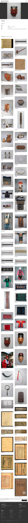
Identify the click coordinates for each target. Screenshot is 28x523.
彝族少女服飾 (3, 231)
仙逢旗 (2, 409)
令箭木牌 (16, 129)
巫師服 (16, 329)
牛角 (1, 380)
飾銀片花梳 (16, 140)
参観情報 (2, 511)
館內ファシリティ (3, 516)
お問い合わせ (11, 517)
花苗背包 (16, 212)
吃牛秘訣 (2, 470)
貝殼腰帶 (16, 176)
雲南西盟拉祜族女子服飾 (18, 228)
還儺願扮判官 (3, 489)
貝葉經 (16, 411)
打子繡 (16, 302)
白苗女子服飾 (16, 193)
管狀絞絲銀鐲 (3, 171)
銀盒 (1, 59)
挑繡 (15, 316)
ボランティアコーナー (3, 520)
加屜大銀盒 (2, 97)
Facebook (20, 511)
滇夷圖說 (2, 48)
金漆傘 (2, 82)
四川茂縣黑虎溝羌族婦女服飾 (5, 288)
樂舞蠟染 (16, 290)
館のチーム (11, 516)
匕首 (15, 94)
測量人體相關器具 (3, 128)
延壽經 (16, 427)
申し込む (24, 500)
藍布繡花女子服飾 (3, 199)
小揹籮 (2, 116)
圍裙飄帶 (2, 273)
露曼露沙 (16, 434)
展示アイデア (11, 515)
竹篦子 (16, 152)
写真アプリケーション (3, 517)
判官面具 (2, 349)
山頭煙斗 (16, 56)
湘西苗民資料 (3, 452)
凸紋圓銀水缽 (16, 108)
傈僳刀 (2, 68)
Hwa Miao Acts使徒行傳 (18, 496)
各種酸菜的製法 (17, 460)
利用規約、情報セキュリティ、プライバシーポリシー (12, 520)
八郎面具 (16, 346)
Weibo (20, 517)
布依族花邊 (16, 44)
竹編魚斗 (2, 147)
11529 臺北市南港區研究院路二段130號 (6, 505)
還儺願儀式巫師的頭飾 (4, 368)
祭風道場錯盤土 (3, 434)
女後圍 (2, 187)
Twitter (20, 515)
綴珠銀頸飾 (16, 164)
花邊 (1, 239)
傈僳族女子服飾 (17, 244)
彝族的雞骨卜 (3, 427)
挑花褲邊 (16, 256)
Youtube (20, 516)
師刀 (1, 397)
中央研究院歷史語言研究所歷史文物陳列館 (4, 1)
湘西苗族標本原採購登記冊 (18, 70)
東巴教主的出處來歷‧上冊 (18, 441)
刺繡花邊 (16, 264)
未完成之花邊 (3, 263)
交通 (1, 515)
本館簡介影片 (11, 511)
